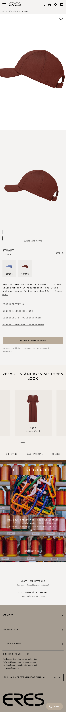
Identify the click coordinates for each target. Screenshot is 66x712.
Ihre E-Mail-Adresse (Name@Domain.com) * (24, 678)
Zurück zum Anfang (33, 241)
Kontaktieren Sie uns (17, 311)
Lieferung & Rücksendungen (21, 318)
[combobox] (33, 340)
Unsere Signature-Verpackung (23, 324)
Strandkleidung (10, 11)
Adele (33, 428)
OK (55, 677)
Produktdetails (13, 304)
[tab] (11, 454)
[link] (49, 4)
